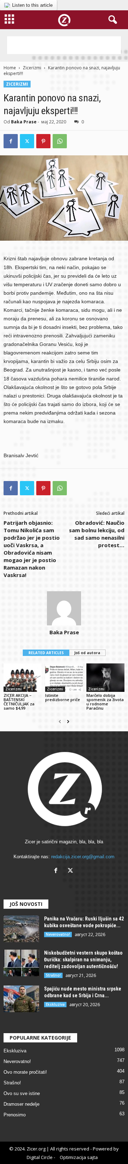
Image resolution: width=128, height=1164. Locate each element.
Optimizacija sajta (79, 1157)
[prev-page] (60, 722)
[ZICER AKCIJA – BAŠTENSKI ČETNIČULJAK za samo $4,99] (23, 677)
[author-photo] (64, 608)
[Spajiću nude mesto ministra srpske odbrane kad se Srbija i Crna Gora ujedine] (21, 999)
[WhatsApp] (60, 141)
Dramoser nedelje (21, 1104)
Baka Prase (24, 122)
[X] (71, 871)
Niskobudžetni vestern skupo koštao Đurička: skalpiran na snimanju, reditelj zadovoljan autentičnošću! (83, 959)
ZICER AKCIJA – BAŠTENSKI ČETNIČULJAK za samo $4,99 (19, 702)
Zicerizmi (32, 68)
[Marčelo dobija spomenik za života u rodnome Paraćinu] (105, 677)
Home (10, 68)
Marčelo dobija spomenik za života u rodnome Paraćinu (105, 702)
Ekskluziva (55, 1004)
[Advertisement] (64, 45)
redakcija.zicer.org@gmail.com (82, 856)
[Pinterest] (43, 141)
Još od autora (87, 652)
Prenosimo (15, 1114)
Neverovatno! (58, 934)
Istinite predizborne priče (62, 697)
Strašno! (53, 975)
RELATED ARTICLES (46, 652)
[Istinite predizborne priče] (64, 677)
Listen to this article (32, 5)
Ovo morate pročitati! (25, 1072)
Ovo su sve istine (22, 1093)
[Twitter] (27, 141)
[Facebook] (11, 141)
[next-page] (68, 722)
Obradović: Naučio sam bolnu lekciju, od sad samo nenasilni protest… (96, 534)
